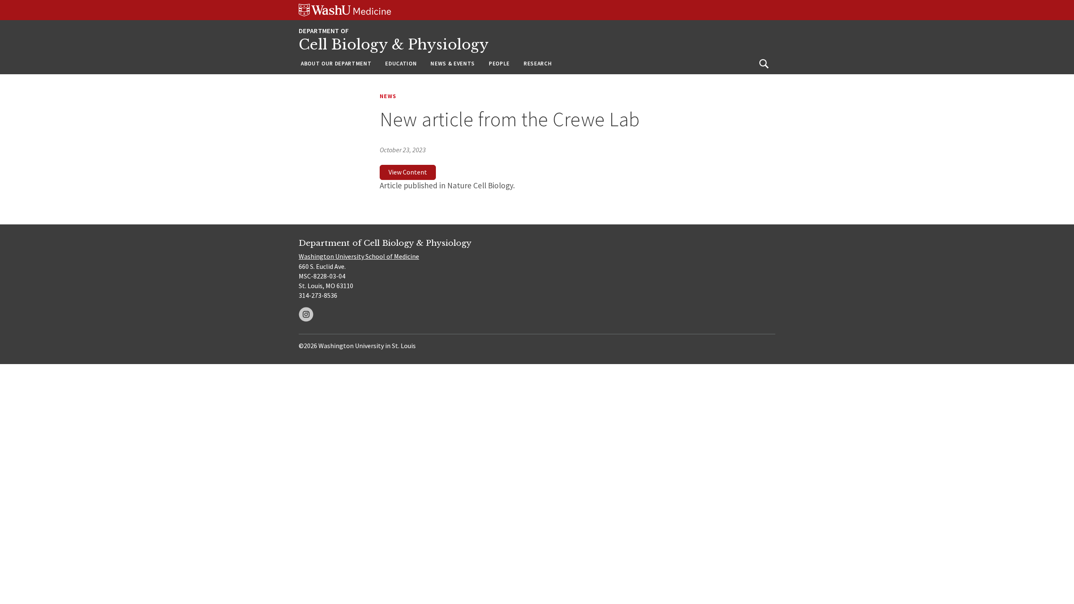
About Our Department (336, 63)
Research (538, 63)
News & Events (452, 63)
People (499, 63)
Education (401, 63)
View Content (407, 172)
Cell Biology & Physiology (394, 44)
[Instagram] (306, 314)
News (388, 96)
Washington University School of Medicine (359, 256)
